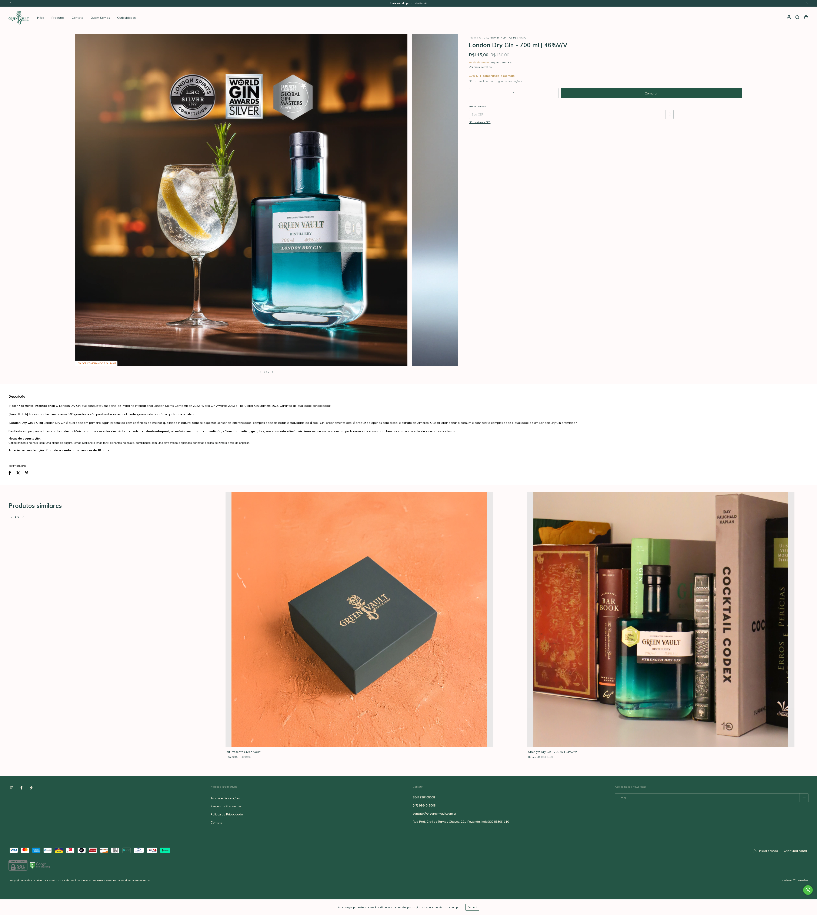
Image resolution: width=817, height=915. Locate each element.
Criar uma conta (795, 851)
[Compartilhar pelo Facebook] (10, 473)
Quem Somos (100, 18)
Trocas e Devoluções (225, 798)
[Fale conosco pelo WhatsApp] (808, 890)
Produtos (57, 18)
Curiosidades (126, 18)
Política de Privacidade (227, 814)
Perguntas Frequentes (226, 806)
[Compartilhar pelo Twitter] (18, 473)
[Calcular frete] (670, 114)
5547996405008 (424, 797)
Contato (77, 18)
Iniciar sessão (768, 851)
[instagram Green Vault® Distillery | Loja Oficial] (12, 788)
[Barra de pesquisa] (797, 17)
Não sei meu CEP (479, 122)
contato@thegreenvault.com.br (434, 813)
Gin (481, 37)
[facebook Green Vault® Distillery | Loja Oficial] (21, 788)
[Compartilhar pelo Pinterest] (26, 473)
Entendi (472, 907)
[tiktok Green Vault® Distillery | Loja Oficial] (31, 788)
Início (40, 18)
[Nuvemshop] (795, 880)
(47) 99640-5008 (424, 805)
